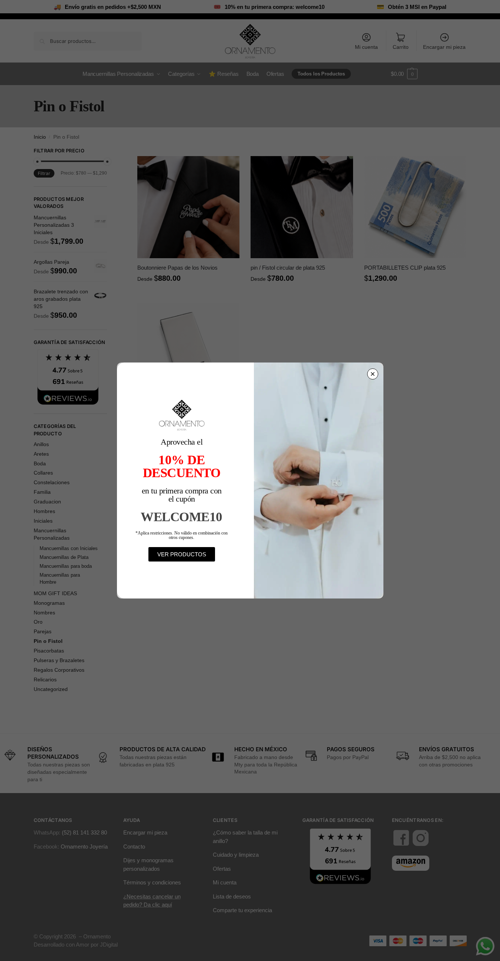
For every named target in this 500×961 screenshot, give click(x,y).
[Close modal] (372, 374)
